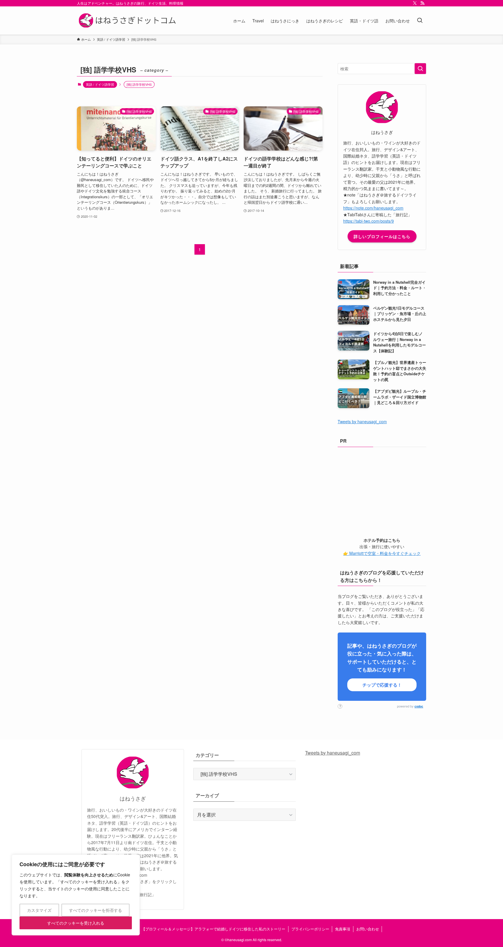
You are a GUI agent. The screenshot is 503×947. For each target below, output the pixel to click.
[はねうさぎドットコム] (128, 20)
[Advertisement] (382, 490)
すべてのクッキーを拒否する (95, 910)
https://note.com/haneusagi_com (373, 208)
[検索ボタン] (419, 20)
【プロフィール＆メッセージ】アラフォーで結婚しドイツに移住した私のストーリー (213, 929)
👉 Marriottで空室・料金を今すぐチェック (382, 553)
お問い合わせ (367, 929)
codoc (419, 706)
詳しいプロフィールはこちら (382, 236)
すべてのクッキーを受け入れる (75, 923)
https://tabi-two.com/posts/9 (368, 221)
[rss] (422, 3)
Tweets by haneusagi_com (362, 421)
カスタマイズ (39, 910)
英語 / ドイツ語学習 (100, 84)
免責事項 (342, 929)
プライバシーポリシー (310, 929)
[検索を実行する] (420, 68)
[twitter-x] (415, 3)
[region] (76, 895)
